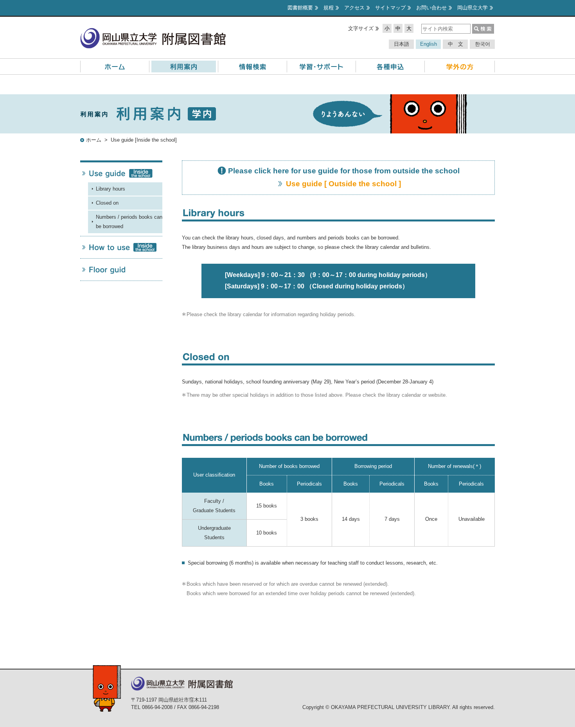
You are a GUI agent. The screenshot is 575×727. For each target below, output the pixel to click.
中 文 (455, 44)
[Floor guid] (121, 270)
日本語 (401, 44)
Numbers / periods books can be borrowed (129, 221)
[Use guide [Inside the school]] (121, 173)
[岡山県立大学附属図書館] (153, 32)
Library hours (110, 189)
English (428, 44)
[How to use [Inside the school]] (121, 247)
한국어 (482, 44)
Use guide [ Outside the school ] (344, 184)
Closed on (107, 203)
